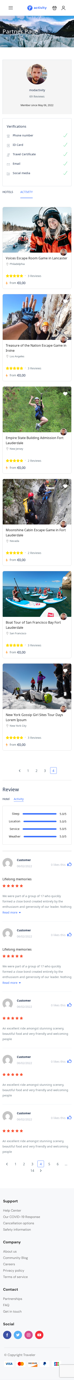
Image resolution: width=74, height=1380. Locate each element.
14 (32, 1170)
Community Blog (15, 1258)
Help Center (12, 1210)
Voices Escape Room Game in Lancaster (36, 258)
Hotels (7, 192)
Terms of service (15, 1277)
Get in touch (12, 1311)
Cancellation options (18, 1223)
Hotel (6, 799)
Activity (26, 192)
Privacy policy (13, 1270)
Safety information (17, 1229)
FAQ (6, 1305)
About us (10, 1251)
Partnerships (12, 1299)
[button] (54, 8)
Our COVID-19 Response (21, 1217)
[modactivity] (63, 252)
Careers (9, 1264)
